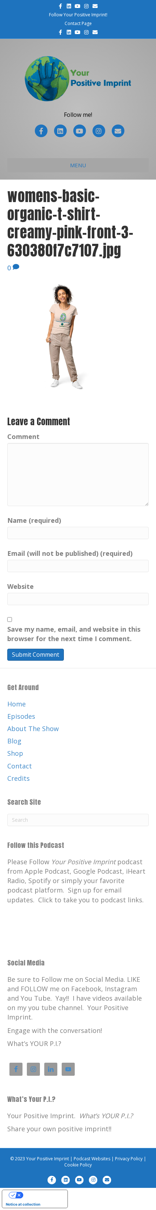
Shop (15, 753)
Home (16, 704)
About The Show (33, 728)
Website (20, 586)
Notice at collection (23, 1204)
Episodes (21, 716)
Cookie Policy (78, 1165)
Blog (14, 741)
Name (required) (34, 520)
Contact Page (78, 23)
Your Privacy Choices (42, 1195)
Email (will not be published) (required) (69, 553)
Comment (23, 436)
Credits (18, 778)
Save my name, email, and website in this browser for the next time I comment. (73, 634)
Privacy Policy (129, 1159)
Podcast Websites (92, 1159)
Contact (19, 766)
